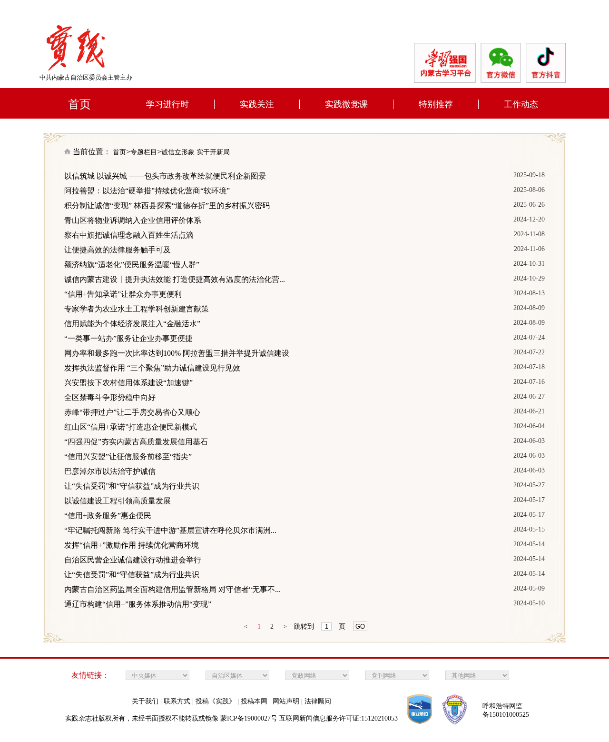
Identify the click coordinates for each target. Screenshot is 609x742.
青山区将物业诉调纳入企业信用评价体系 (132, 220)
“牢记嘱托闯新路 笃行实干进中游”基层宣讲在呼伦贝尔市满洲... (170, 530)
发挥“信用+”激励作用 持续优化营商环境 (131, 545)
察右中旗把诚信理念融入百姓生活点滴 (129, 235)
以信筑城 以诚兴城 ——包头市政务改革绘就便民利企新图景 (165, 176)
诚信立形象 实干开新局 (195, 152)
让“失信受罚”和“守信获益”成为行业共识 (131, 486)
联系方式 (178, 701)
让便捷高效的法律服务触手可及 (117, 250)
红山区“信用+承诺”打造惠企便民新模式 (130, 427)
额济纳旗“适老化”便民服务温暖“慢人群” (131, 265)
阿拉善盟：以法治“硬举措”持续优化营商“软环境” (147, 191)
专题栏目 (143, 152)
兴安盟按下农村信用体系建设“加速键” (128, 383)
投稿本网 (255, 701)
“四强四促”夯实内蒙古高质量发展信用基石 (136, 442)
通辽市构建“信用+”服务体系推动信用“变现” (137, 604)
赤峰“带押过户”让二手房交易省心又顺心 (132, 412)
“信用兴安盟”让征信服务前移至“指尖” (128, 456)
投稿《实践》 (216, 701)
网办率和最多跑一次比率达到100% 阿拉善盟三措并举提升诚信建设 (176, 353)
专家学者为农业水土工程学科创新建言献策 (136, 309)
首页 (119, 152)
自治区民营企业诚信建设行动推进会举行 (132, 560)
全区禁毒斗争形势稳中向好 (110, 397)
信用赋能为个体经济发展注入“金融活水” (132, 324)
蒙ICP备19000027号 (248, 718)
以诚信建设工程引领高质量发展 (117, 501)
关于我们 (146, 701)
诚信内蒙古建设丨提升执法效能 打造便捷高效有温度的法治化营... (174, 279)
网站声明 (287, 701)
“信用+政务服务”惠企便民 (107, 515)
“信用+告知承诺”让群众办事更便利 (123, 294)
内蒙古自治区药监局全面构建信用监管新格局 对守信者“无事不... (172, 589)
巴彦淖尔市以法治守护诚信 (110, 471)
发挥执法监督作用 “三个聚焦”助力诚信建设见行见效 (152, 368)
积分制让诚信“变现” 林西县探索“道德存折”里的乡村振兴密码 (167, 205)
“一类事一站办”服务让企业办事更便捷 (128, 338)
